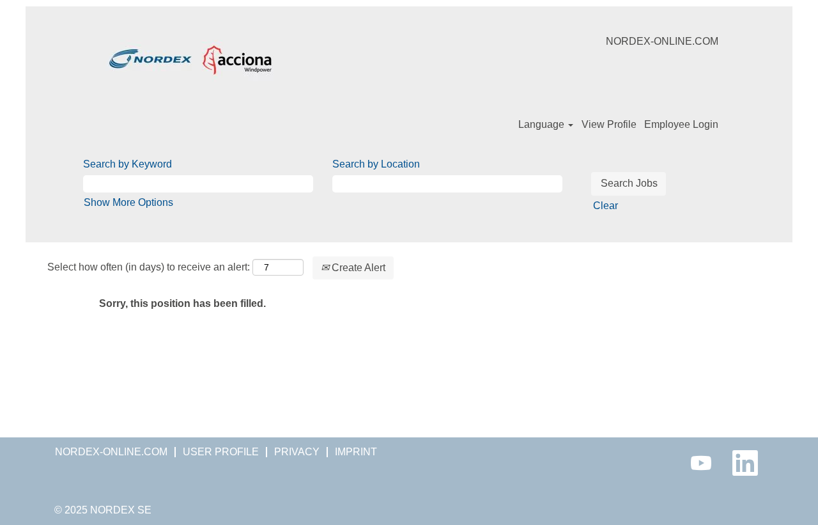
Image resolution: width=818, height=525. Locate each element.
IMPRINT (356, 451)
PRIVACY (297, 451)
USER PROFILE (221, 451)
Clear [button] (605, 205)
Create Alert (357, 267)
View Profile (609, 124)
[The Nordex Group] (191, 58)
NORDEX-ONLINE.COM (662, 41)
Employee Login (681, 124)
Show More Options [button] (128, 202)
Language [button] (542, 124)
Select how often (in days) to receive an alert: (148, 267)
